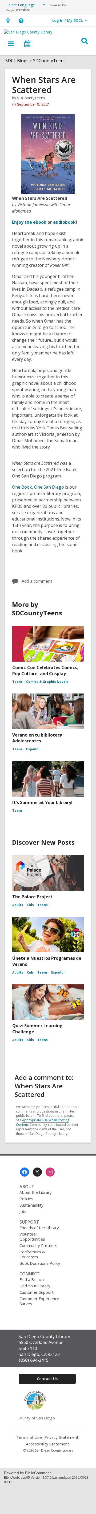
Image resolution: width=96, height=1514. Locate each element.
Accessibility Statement (47, 1444)
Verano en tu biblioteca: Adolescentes (37, 738)
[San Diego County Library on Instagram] (50, 1172)
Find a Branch (31, 1279)
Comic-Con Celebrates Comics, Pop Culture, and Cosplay (45, 670)
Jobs (23, 1211)
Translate (22, 10)
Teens (17, 681)
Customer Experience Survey (39, 1301)
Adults (17, 905)
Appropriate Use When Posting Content (42, 1122)
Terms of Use (29, 1437)
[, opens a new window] (35, 1408)
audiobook (64, 222)
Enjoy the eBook (29, 222)
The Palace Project (32, 897)
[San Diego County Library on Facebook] (24, 1172)
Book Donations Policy (39, 1263)
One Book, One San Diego (38, 487)
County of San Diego (36, 1417)
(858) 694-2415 (34, 1360)
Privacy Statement (61, 1437)
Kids (30, 905)
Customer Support (36, 1292)
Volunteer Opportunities (32, 1236)
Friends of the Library (39, 1227)
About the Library (35, 1192)
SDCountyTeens (49, 61)
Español (32, 749)
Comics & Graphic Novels (47, 681)
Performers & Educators (32, 1254)
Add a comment (37, 581)
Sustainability (31, 1205)
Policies (26, 1198)
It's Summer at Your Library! (42, 802)
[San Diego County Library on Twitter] (37, 1172)
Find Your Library (34, 1285)
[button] (8, 21)
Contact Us (47, 1378)
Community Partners (38, 1245)
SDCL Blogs (17, 61)
